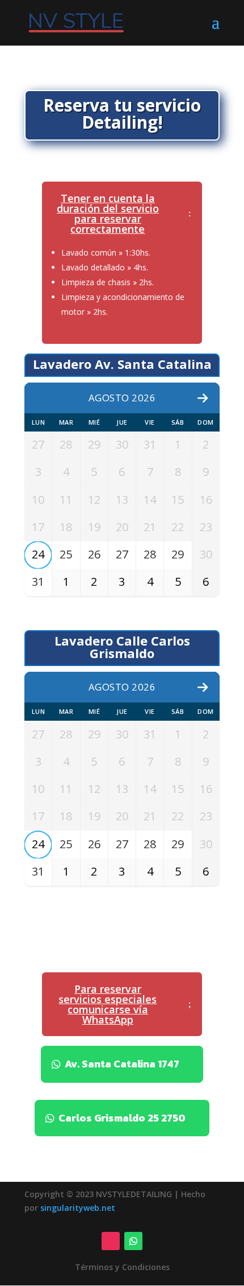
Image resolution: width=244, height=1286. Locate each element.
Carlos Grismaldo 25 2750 (122, 1117)
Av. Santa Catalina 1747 (122, 1063)
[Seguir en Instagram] (111, 1241)
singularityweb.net (77, 1207)
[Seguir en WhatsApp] (133, 1241)
